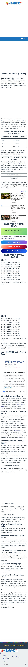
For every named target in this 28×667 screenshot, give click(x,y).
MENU (24, 38)
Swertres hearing (17, 430)
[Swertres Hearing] (14, 3)
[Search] (4, 661)
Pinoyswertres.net (9, 238)
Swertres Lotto (20, 164)
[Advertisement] (14, 21)
